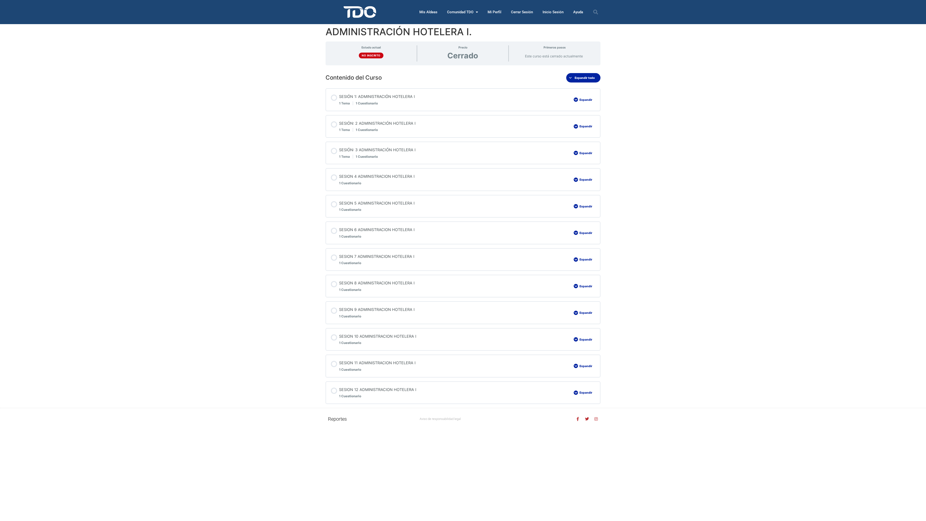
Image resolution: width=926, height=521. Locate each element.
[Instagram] (596, 419)
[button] (595, 12)
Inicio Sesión (553, 12)
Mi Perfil (494, 12)
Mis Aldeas (428, 12)
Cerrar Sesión (522, 12)
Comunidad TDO (460, 12)
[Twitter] (587, 419)
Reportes (337, 419)
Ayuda (578, 12)
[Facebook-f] (578, 419)
